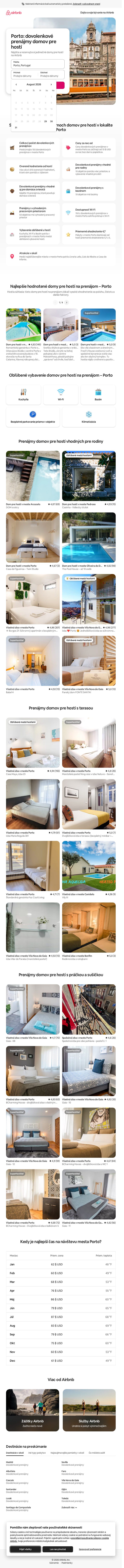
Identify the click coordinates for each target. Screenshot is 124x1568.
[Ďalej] (66, 302)
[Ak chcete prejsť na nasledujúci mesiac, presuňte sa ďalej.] (51, 84)
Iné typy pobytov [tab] (37, 1452)
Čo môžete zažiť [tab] (97, 1452)
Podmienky (67, 1563)
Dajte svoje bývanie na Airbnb (97, 12)
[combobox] (37, 65)
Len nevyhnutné (58, 1549)
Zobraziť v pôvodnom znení (86, 4)
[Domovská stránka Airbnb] (13, 12)
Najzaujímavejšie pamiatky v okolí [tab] (67, 1452)
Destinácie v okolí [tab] (15, 1452)
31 (16, 127)
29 (45, 121)
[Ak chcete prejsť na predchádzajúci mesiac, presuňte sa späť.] (16, 84)
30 (51, 121)
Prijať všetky (25, 1549)
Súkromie (54, 1563)
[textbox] (24, 76)
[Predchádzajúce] (55, 302)
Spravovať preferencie (90, 1549)
